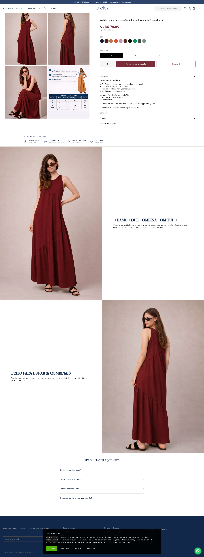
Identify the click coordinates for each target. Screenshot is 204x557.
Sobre (53, 8)
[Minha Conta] (189, 8)
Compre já (176, 64)
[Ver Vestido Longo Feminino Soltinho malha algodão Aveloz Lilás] (121, 41)
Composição (104, 113)
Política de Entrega (111, 528)
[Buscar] (179, 8)
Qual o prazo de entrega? (70, 479)
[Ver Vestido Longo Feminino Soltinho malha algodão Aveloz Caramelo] (111, 41)
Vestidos (20, 8)
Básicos (31, 8)
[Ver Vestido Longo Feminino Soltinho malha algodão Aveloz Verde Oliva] (139, 41)
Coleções (42, 8)
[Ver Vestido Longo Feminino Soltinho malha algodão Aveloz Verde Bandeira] (135, 41)
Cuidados (103, 118)
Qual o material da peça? (70, 470)
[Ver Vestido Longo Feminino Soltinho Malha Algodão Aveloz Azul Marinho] (102, 41)
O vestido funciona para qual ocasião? (76, 498)
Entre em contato (69, 528)
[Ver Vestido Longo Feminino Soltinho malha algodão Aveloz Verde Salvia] (144, 41)
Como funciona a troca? (70, 489)
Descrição (104, 76)
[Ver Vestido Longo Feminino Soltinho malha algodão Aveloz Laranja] (116, 41)
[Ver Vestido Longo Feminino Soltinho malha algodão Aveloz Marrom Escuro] (125, 41)
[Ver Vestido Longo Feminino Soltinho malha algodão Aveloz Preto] (130, 41)
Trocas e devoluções (108, 123)
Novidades (8, 8)
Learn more (90, 548)
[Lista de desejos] (185, 8)
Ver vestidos (126, 2)
